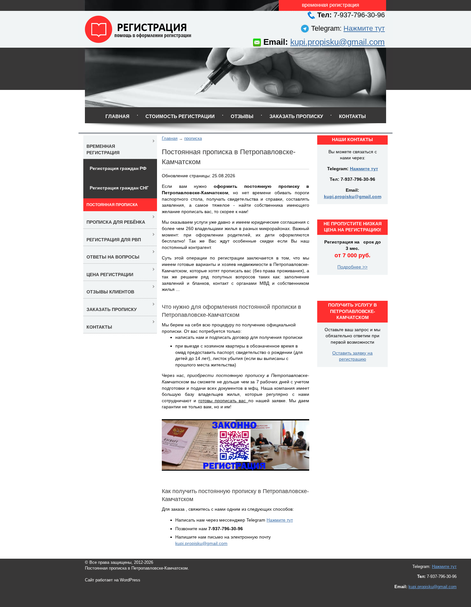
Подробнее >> (352, 266)
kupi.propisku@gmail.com (337, 42)
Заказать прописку (296, 116)
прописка (193, 138)
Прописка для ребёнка (116, 222)
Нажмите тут (364, 28)
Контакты (352, 116)
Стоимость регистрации (180, 116)
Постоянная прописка (112, 205)
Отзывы (242, 116)
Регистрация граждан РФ (118, 168)
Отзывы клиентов (110, 291)
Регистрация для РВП (114, 239)
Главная (117, 116)
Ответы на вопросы (113, 257)
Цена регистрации (110, 274)
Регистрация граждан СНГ (119, 187)
